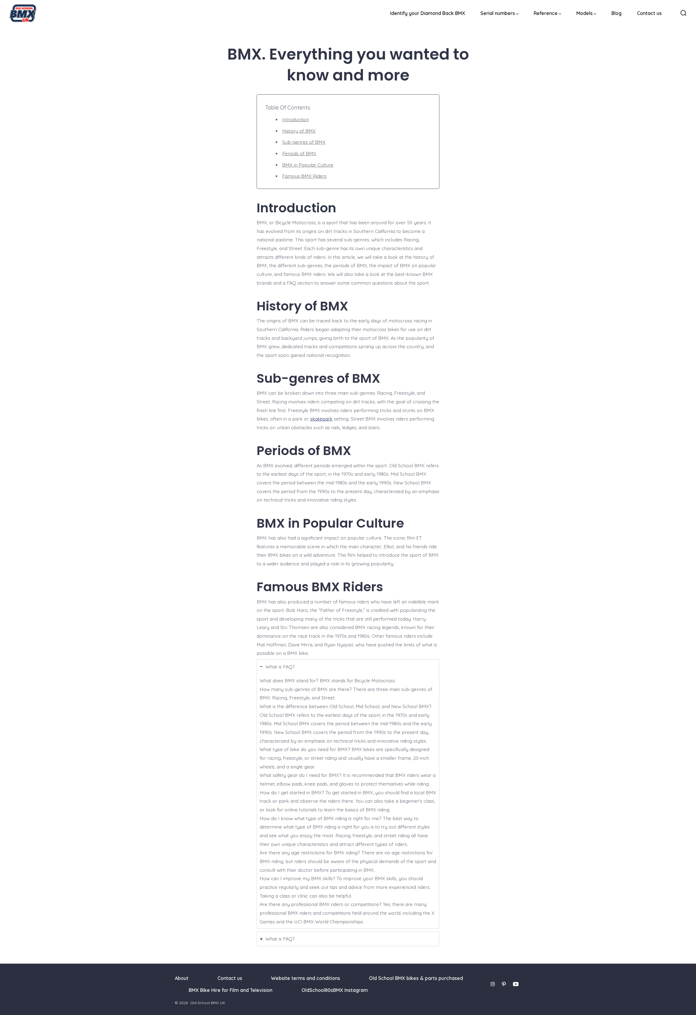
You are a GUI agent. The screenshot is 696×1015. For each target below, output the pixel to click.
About (181, 978)
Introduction (295, 119)
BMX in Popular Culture (307, 165)
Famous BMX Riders (304, 176)
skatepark (321, 419)
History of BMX (299, 131)
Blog (616, 13)
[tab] (348, 794)
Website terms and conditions (305, 978)
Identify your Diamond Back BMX (427, 13)
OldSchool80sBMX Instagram (335, 990)
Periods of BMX (299, 153)
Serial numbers (497, 13)
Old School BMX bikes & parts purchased (416, 978)
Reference (546, 13)
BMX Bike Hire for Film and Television (230, 990)
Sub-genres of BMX (303, 142)
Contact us (649, 13)
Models (584, 13)
